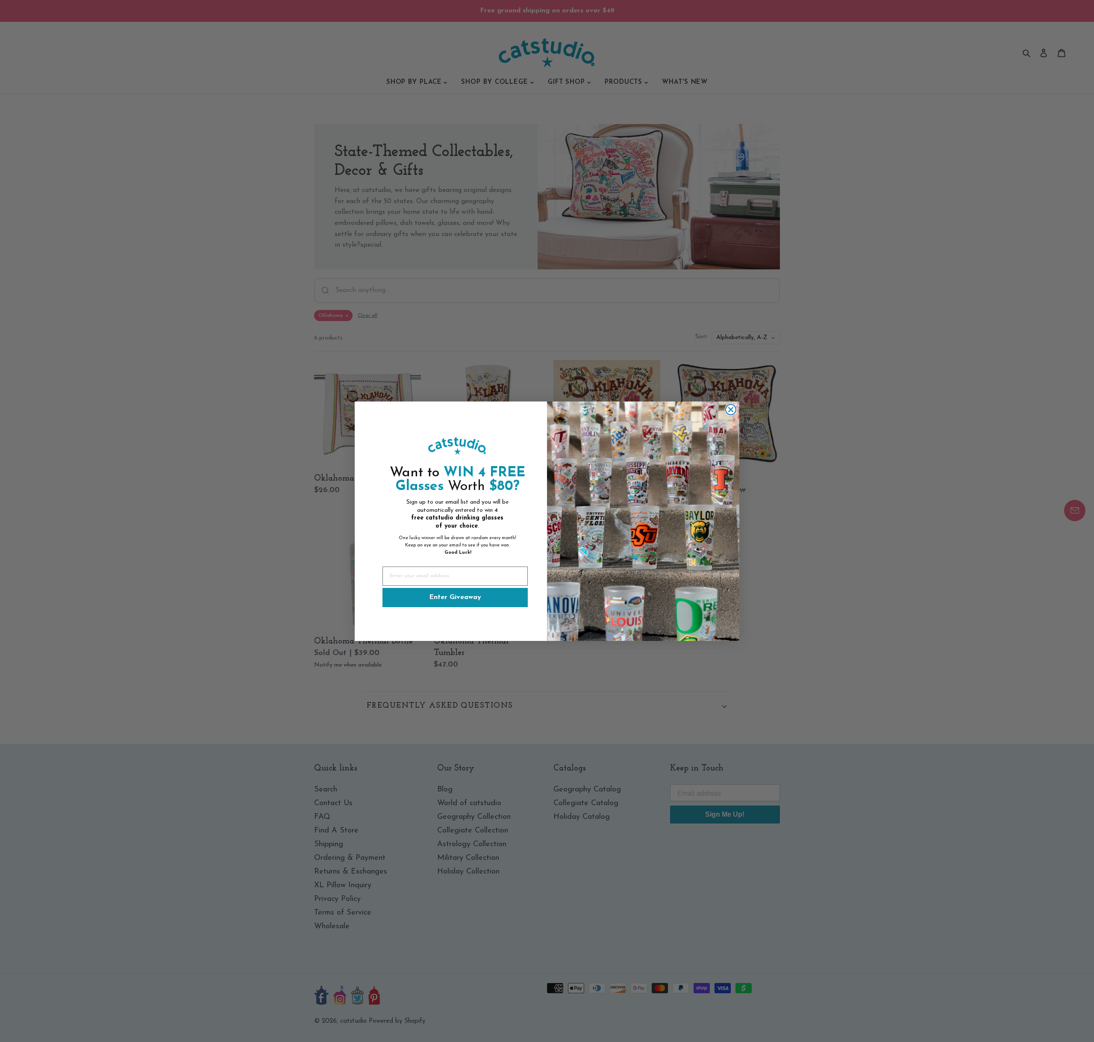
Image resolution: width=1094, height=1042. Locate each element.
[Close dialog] (731, 409)
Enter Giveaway (455, 597)
